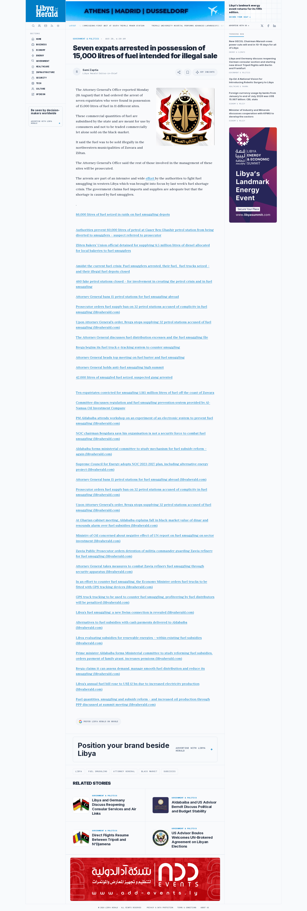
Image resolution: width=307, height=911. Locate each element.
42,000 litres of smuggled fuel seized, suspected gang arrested (124, 377)
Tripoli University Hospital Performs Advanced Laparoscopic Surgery (150, 26)
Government (42, 61)
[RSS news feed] (51, 25)
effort (150, 178)
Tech (38, 83)
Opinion (40, 94)
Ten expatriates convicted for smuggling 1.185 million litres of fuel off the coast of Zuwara (145, 392)
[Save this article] (187, 72)
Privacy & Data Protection (160, 908)
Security (41, 78)
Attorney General (124, 771)
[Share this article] (178, 72)
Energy (40, 55)
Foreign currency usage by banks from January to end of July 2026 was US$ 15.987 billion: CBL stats (252, 96)
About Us (205, 908)
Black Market (149, 771)
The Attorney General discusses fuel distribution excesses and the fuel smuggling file (142, 337)
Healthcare (42, 66)
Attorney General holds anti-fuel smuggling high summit (120, 367)
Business (41, 44)
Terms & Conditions (186, 908)
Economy (40, 50)
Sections (35, 33)
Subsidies (170, 771)
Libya (78, 771)
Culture (40, 89)
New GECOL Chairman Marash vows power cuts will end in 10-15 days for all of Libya (252, 44)
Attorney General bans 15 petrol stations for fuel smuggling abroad (127, 297)
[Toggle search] (33, 25)
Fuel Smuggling (97, 771)
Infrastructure (45, 72)
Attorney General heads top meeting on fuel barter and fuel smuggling (130, 357)
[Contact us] (45, 25)
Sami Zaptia (90, 70)
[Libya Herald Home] (46, 11)
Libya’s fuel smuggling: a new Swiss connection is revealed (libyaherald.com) (135, 612)
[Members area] (39, 25)
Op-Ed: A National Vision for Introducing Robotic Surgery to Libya (251, 80)
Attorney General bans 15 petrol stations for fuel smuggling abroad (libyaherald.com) (141, 479)
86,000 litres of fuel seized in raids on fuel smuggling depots (123, 214)
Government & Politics (86, 38)
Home (38, 39)
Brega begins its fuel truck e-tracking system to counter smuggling (128, 347)
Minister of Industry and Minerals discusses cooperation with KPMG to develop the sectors (251, 113)
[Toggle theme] (58, 25)
